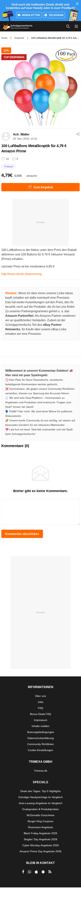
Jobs (40, 701)
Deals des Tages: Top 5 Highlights (40, 791)
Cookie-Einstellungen (40, 750)
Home (4, 38)
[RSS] (49, 872)
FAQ (40, 707)
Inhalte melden (40, 726)
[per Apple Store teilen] (36, 872)
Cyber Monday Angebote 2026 (40, 845)
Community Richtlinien (40, 744)
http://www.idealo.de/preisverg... (22, 274)
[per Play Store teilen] (43, 872)
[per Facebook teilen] (23, 872)
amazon (31, 175)
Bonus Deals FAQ (40, 714)
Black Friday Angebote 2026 (40, 833)
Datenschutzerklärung (41, 738)
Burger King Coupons (40, 821)
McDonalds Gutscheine (40, 815)
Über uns (40, 695)
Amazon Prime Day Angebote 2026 (40, 851)
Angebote (19, 38)
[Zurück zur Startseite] (17, 26)
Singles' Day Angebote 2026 (40, 839)
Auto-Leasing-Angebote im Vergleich (40, 803)
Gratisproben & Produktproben (40, 809)
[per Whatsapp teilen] (29, 872)
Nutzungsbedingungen (40, 732)
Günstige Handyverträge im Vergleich (40, 797)
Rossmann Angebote (40, 827)
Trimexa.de (40, 770)
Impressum (40, 720)
